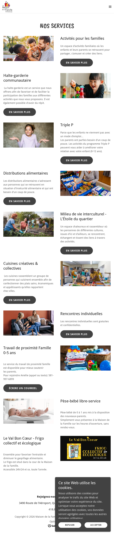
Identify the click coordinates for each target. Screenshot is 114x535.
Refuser (70, 525)
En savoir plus (76, 62)
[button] (110, 6)
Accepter (95, 525)
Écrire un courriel (23, 388)
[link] (7, 6)
